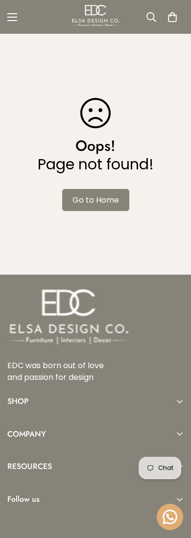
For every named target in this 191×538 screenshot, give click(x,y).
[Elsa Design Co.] (95, 17)
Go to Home (95, 200)
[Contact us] (170, 517)
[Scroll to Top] (173, 486)
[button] (172, 17)
